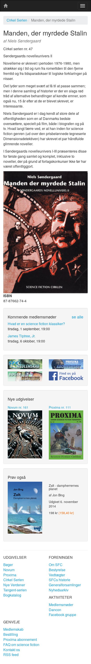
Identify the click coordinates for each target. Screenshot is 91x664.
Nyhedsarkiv (58, 589)
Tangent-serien (15, 589)
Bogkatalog (12, 595)
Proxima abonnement (20, 639)
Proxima (9, 574)
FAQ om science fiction (21, 644)
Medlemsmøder (61, 604)
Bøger (8, 564)
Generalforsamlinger (65, 584)
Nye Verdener (14, 584)
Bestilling (10, 634)
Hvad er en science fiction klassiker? (36, 323)
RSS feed (11, 654)
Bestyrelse (57, 569)
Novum (9, 569)
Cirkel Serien (17, 20)
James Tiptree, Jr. (21, 335)
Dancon (55, 609)
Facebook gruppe (62, 614)
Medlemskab (13, 629)
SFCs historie (59, 579)
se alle (77, 317)
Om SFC (56, 564)
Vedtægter (57, 574)
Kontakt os (11, 649)
